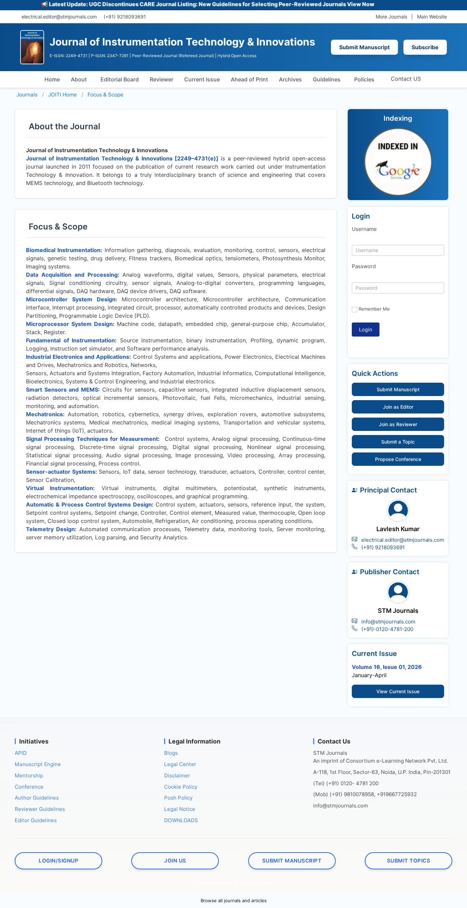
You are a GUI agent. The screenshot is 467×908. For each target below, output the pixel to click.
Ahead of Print (249, 79)
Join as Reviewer (398, 424)
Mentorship (29, 775)
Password (364, 266)
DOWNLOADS (181, 820)
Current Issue (202, 79)
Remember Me (374, 309)
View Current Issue (397, 691)
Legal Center (180, 764)
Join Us (175, 860)
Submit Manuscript (364, 47)
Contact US (406, 78)
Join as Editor (398, 407)
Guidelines (327, 79)
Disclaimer (177, 775)
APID (21, 753)
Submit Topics (408, 860)
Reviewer (161, 79)
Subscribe (425, 47)
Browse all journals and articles (234, 900)
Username (364, 229)
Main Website (432, 16)
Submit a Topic (398, 442)
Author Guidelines (37, 797)
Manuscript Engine (38, 764)
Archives (290, 79)
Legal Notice (179, 809)
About (79, 79)
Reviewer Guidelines (40, 809)
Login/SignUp (58, 860)
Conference (29, 787)
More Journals (391, 16)
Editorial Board (120, 79)
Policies (364, 79)
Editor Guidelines (36, 820)
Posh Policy (178, 797)
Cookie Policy (180, 787)
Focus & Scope (105, 94)
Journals (27, 94)
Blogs (171, 753)
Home (52, 79)
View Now (342, 4)
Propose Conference (398, 459)
